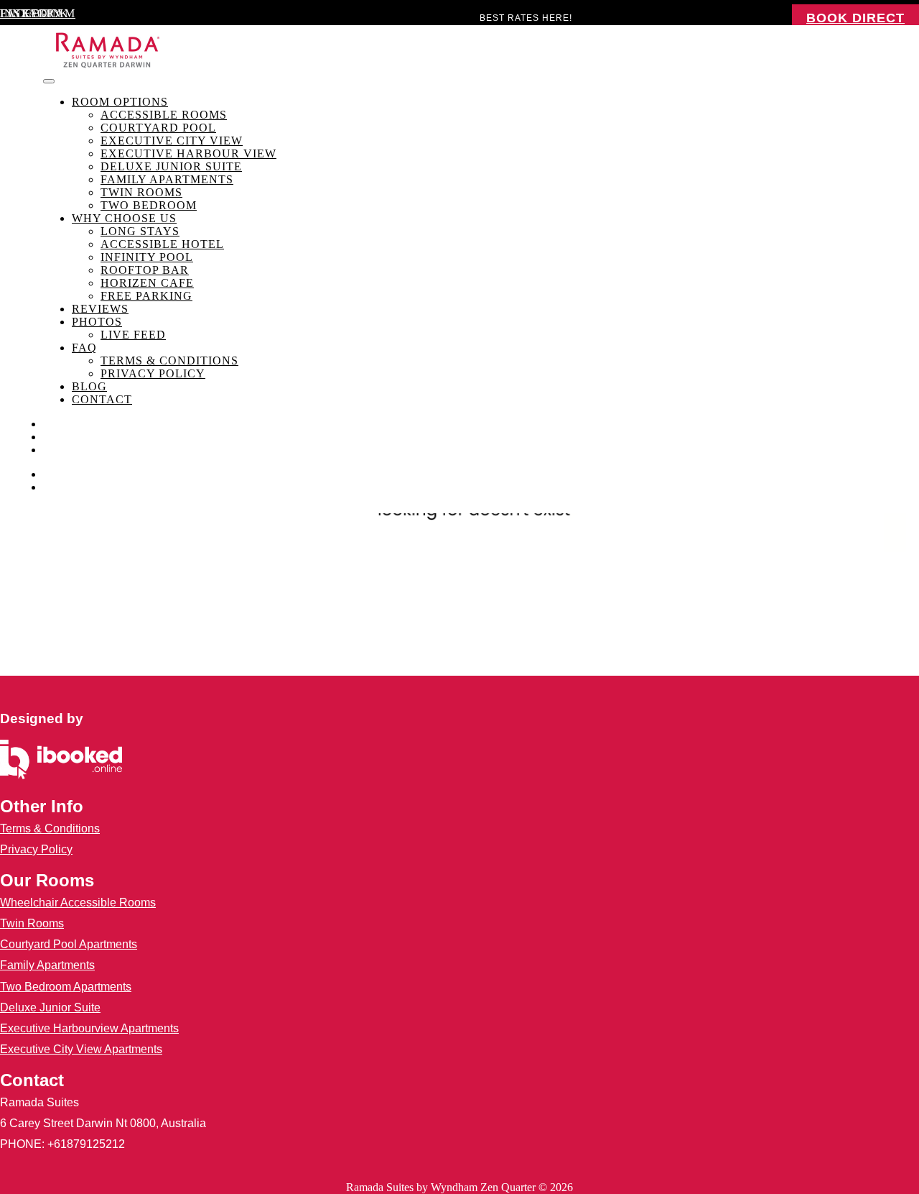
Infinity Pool (147, 257)
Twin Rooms (141, 192)
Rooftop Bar (145, 270)
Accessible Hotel (162, 244)
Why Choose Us (124, 218)
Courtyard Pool (158, 127)
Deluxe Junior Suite (171, 166)
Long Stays (140, 231)
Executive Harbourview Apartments (89, 1028)
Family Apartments (167, 179)
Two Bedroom (149, 205)
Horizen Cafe (147, 283)
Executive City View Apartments (81, 1049)
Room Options (120, 102)
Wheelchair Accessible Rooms (78, 902)
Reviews (100, 309)
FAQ (84, 347)
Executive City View (172, 140)
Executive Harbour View (188, 153)
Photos (97, 322)
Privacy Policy (153, 373)
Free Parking (146, 296)
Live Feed (133, 335)
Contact (102, 399)
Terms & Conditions (169, 360)
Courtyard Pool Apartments (68, 944)
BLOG (89, 386)
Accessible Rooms (164, 115)
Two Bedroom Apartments (65, 987)
